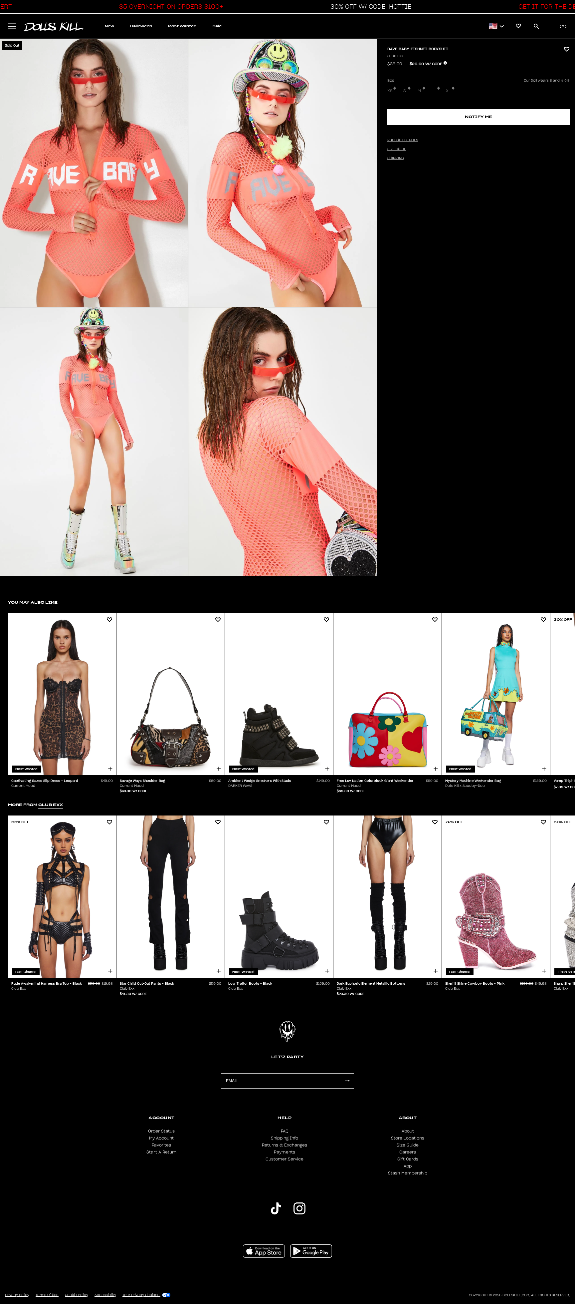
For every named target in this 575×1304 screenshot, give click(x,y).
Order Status (161, 1131)
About (408, 1131)
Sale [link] (217, 26)
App (408, 1166)
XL (448, 91)
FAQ (284, 1131)
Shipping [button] (395, 158)
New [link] (109, 26)
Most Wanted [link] (182, 26)
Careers (407, 1152)
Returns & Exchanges (284, 1145)
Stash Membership (407, 1173)
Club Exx (395, 56)
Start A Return (161, 1152)
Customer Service (284, 1159)
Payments (284, 1152)
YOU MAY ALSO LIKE (33, 602)
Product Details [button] (402, 140)
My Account (161, 1138)
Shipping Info (284, 1138)
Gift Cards (407, 1159)
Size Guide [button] (396, 149)
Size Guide (408, 1145)
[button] (169, 6)
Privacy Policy (17, 1295)
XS (390, 91)
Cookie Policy (76, 1295)
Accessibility (105, 1295)
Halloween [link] (141, 26)
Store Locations (407, 1138)
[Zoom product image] (94, 173)
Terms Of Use (47, 1295)
